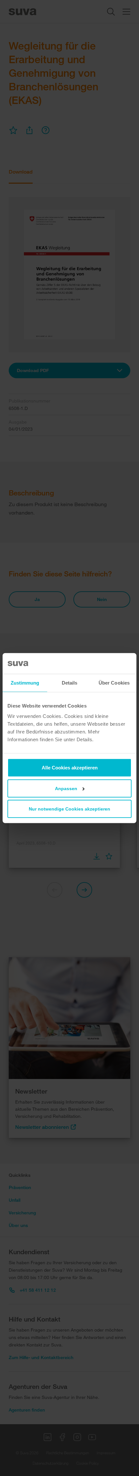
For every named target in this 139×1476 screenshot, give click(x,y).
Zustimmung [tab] (25, 683)
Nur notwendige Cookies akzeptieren (69, 808)
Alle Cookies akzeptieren (70, 767)
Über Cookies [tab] (114, 683)
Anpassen (66, 788)
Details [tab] (70, 683)
